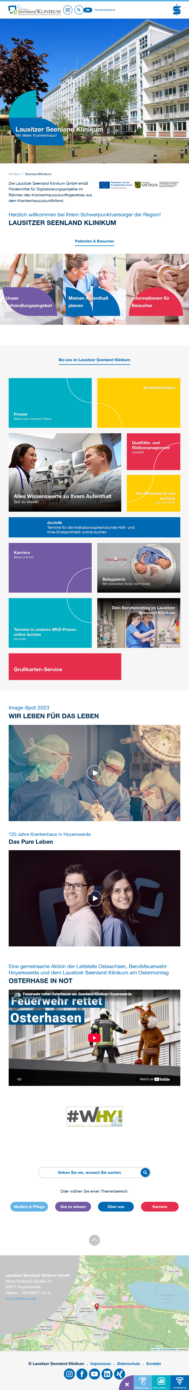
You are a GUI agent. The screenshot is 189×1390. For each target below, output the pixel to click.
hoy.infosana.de (21, 1298)
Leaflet (155, 1349)
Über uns (116, 1206)
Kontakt (153, 1363)
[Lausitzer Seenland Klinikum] (96, 1307)
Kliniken (15, 174)
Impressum (100, 1363)
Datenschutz (128, 1363)
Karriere (159, 1206)
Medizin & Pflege (29, 1206)
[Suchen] (79, 10)
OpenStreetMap (169, 1349)
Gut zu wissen (73, 1206)
